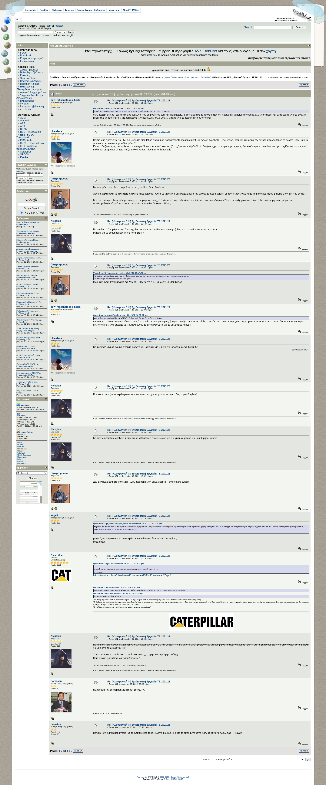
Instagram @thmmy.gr (32, 106)
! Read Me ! (44, 10)
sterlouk (21, 453)
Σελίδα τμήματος (29, 69)
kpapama (22, 457)
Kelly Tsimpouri (24, 455)
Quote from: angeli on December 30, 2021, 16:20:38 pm (118, 564)
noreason (56, 681)
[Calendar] (5, 53)
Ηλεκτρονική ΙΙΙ (143, 77)
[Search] (8, 45)
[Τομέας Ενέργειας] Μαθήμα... (29, 284)
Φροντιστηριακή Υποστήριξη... (29, 320)
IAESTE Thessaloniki (32, 143)
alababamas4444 (27, 278)
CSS (181, 779)
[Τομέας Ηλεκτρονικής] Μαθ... (29, 338)
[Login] (7, 62)
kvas (20, 443)
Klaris (20, 445)
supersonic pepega (28, 251)
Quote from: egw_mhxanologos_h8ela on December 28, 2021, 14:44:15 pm (127, 524)
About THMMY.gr (131, 10)
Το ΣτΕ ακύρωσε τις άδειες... (28, 329)
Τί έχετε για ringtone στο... (27, 382)
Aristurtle (25, 120)
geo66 (167, 77)
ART (22, 123)
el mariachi (24, 242)
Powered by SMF (144, 777)
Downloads (30, 10)
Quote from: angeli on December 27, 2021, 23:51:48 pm (118, 108)
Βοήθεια (210, 51)
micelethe (23, 224)
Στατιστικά (22, 399)
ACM (23, 117)
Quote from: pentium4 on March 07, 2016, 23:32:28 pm (118, 593)
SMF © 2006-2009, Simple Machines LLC (171, 777)
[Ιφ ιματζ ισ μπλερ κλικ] (55, 215)
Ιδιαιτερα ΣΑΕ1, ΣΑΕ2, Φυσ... (29, 364)
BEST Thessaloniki (30, 131)
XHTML (174, 779)
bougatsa (22, 463)
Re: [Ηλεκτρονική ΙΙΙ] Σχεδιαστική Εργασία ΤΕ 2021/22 (138, 100)
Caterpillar (57, 555)
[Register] (8, 70)
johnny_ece (24, 340)
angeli (54, 515)
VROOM (24, 154)
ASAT (23, 126)
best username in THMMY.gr (28, 373)
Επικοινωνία (27, 61)
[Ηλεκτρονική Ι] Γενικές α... (27, 346)
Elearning (25, 75)
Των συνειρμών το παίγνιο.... (28, 231)
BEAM (23, 129)
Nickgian (56, 220)
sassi (21, 393)
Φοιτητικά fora (27, 78)
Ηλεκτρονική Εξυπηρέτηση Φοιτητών (29, 88)
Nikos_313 (24, 260)
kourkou (23, 322)
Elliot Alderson (177, 77)
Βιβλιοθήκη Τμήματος (31, 72)
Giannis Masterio (27, 348)
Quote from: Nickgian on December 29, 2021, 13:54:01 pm (119, 273)
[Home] (8, 20)
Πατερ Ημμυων (59, 178)
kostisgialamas (26, 366)
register (59, 25)
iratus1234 (23, 447)
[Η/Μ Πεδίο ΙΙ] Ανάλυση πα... (28, 222)
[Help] (7, 37)
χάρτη (271, 51)
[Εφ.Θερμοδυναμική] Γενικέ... (28, 293)
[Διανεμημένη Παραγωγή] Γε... (29, 302)
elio (19, 459)
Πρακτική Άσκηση (29, 83)
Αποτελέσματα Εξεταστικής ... (29, 249)
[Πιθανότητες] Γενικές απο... (28, 311)
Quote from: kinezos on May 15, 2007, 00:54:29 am (116, 587)
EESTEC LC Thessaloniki (25, 136)
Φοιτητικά (69, 10)
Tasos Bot (205, 77)
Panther (24, 157)
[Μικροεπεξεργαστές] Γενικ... (28, 240)
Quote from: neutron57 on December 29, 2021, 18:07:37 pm (120, 315)
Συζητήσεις (99, 10)
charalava (56, 131)
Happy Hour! (114, 10)
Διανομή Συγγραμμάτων (33, 92)
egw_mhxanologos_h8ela (65, 100)
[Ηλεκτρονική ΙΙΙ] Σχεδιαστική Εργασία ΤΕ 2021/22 (237, 77)
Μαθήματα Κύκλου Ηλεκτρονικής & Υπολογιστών (95, 77)
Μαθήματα (57, 10)
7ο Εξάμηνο (128, 77)
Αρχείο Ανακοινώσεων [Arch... (29, 258)
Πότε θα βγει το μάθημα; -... (28, 275)
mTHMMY (25, 109)
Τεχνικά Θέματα (84, 10)
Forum (23, 52)
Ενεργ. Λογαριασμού (31, 58)
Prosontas (189, 77)
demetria (56, 724)
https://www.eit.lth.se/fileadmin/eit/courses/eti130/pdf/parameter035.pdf (132, 575)
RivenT (21, 451)
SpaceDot (25, 151)
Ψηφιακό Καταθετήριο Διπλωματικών (30, 96)
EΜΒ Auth (26, 140)
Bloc (167, 779)
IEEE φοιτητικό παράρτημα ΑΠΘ (26, 147)
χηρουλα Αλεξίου (27, 233)
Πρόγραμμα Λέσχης (31, 81)
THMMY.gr (55, 77)
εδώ (198, 51)
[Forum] (5, 29)
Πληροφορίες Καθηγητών (25, 102)
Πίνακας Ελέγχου (26, 164)
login (48, 25)
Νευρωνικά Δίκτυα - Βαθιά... (28, 391)
